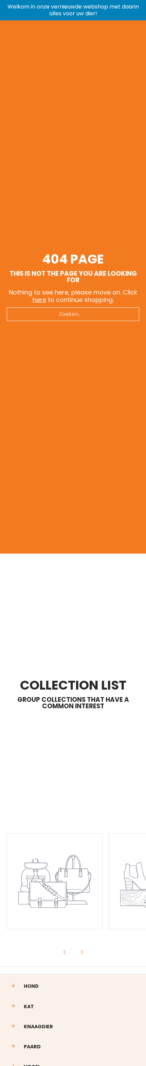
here (39, 299)
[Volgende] (81, 952)
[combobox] (73, 314)
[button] (13, 987)
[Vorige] (64, 952)
